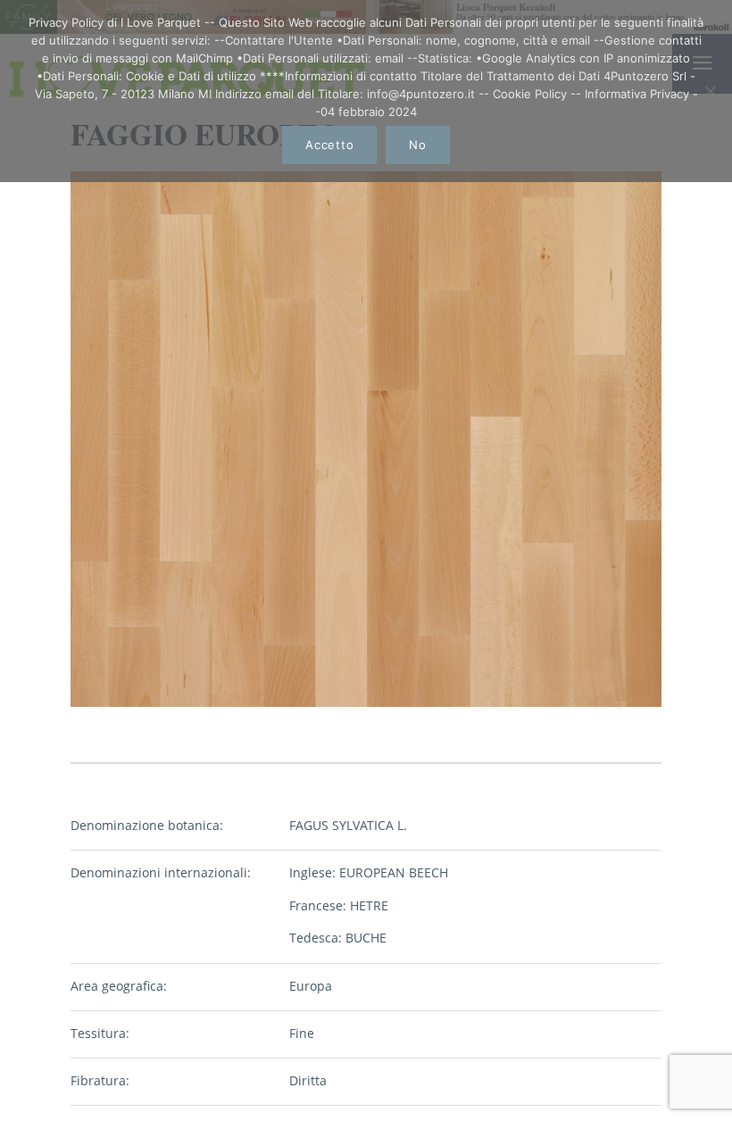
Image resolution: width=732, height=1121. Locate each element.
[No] (710, 91)
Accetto (329, 144)
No (418, 144)
